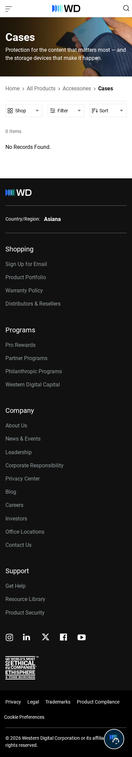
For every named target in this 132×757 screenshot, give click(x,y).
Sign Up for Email (26, 264)
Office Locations (24, 532)
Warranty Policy (24, 290)
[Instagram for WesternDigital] (9, 638)
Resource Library (25, 599)
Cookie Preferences (24, 717)
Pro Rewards (20, 345)
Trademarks (57, 702)
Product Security (25, 612)
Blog (10, 492)
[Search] (126, 8)
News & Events (23, 439)
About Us (16, 425)
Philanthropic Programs (33, 371)
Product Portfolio (25, 277)
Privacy (13, 702)
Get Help (15, 586)
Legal (33, 702)
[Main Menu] (9, 8)
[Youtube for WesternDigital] (82, 638)
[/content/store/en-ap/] (66, 8)
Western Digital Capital (32, 384)
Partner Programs (26, 358)
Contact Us (18, 545)
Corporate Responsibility (34, 465)
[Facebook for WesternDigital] (64, 638)
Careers (14, 505)
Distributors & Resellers (33, 303)
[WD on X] (45, 637)
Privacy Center (22, 478)
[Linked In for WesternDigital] (27, 638)
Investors (16, 518)
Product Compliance (98, 702)
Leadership (18, 452)
